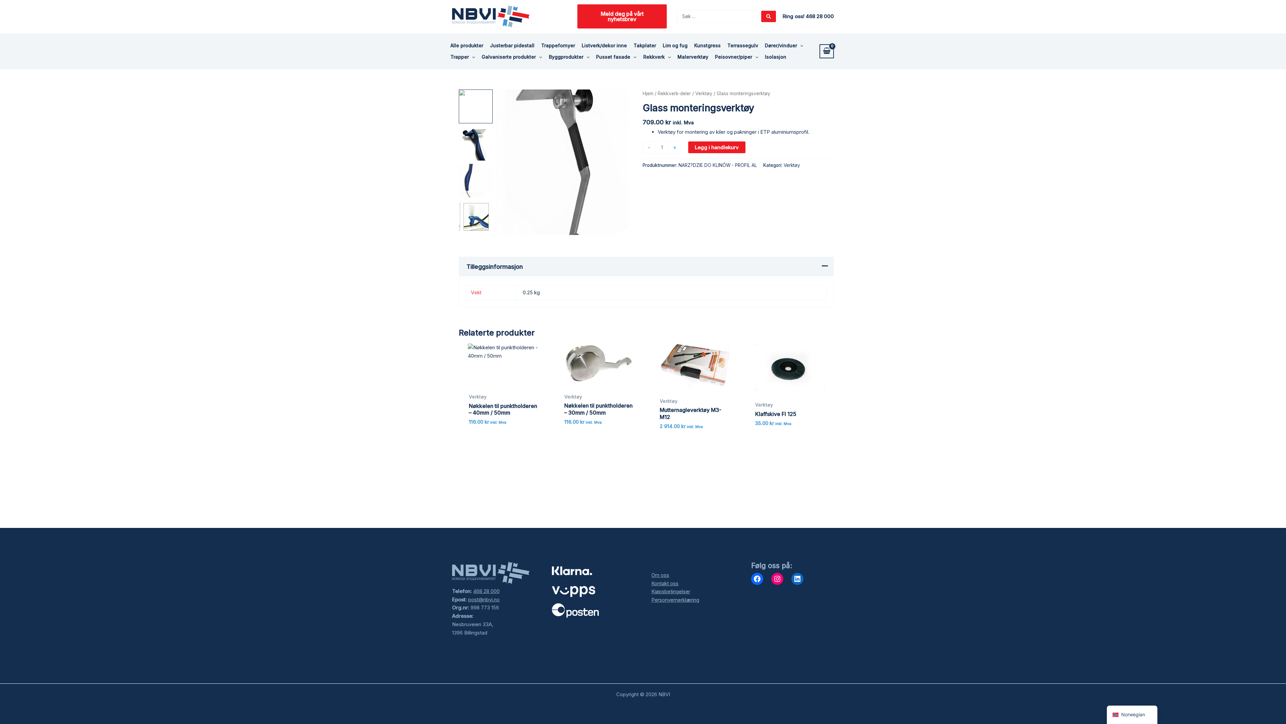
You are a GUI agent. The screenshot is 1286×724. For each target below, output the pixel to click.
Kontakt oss (664, 583)
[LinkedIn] (797, 579)
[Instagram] (777, 579)
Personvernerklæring (675, 600)
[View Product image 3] (476, 180)
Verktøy (703, 93)
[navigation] (1132, 715)
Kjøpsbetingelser (670, 591)
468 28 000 (486, 591)
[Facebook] (757, 579)
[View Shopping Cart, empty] (826, 51)
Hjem (648, 93)
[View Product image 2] (476, 143)
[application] (800, 45)
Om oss (660, 575)
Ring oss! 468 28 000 (808, 16)
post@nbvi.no (484, 599)
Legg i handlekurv (717, 147)
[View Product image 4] (476, 217)
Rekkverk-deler (674, 93)
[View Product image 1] (476, 106)
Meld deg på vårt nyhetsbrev (622, 16)
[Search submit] (768, 16)
